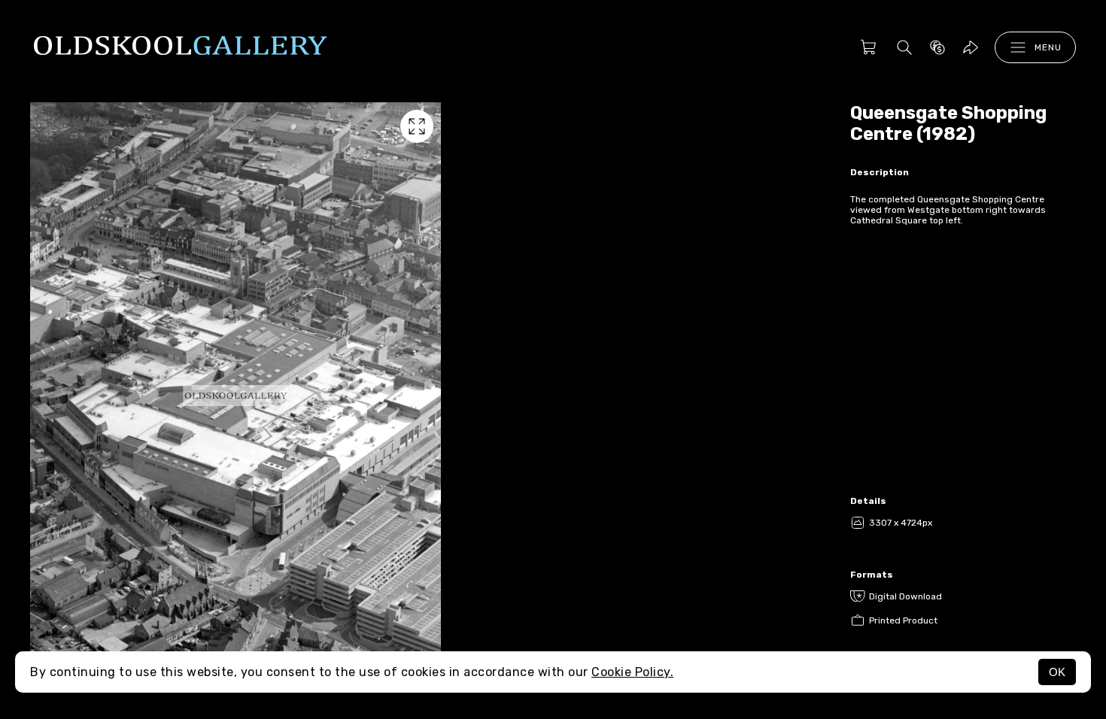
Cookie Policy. (632, 672)
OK (1057, 672)
